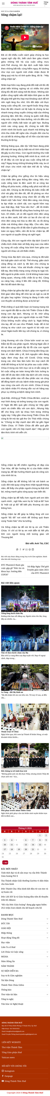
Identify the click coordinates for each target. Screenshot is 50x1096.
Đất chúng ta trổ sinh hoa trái (14, 771)
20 (26, 849)
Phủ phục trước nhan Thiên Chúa (16, 810)
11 (12, 844)
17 (5, 849)
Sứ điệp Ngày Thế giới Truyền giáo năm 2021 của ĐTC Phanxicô (38, 569)
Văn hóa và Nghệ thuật (12, 1004)
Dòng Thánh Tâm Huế (11, 918)
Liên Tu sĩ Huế (8, 947)
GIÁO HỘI (6, 928)
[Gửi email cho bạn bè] (26, 550)
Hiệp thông (6, 932)
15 (40, 844)
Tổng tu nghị (7, 999)
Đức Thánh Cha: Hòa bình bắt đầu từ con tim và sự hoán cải (24, 890)
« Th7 (5, 863)
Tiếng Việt (46, 3)
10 (5, 844)
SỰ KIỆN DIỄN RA (9, 970)
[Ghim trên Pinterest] (30, 550)
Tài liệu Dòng (7, 980)
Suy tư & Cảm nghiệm (10, 11)
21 (33, 849)
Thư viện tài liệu (9, 994)
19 (19, 849)
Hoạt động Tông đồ (10, 937)
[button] (3, 4)
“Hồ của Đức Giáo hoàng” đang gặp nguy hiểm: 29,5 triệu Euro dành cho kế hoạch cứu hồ (24, 906)
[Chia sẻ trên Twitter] (23, 550)
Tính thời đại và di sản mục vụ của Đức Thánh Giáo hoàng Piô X (24, 874)
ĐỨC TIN (5, 923)
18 (12, 849)
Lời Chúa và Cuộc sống (12, 951)
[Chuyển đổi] (47, 918)
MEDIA (4, 956)
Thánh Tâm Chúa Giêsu (12, 985)
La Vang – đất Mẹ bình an (12, 692)
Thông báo (6, 989)
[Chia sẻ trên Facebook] (20, 550)
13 (26, 844)
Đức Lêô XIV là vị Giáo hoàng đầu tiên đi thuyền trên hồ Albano (24, 898)
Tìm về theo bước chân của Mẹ (14, 653)
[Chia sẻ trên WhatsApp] (17, 550)
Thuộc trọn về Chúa (9, 732)
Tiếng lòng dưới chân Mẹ (12, 613)
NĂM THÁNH (7, 966)
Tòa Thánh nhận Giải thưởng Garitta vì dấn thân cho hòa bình (24, 882)
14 (33, 844)
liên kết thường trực (13, 559)
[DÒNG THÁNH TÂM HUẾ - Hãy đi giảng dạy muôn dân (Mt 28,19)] (24, 3)
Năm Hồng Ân (8, 961)
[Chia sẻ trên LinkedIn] (33, 550)
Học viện (5, 942)
